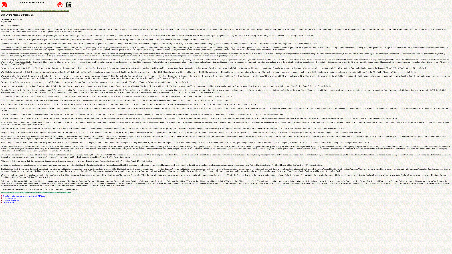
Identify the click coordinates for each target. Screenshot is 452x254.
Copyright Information (11, 200)
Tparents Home (8, 202)
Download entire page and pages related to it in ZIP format (24, 196)
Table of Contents (9, 198)
